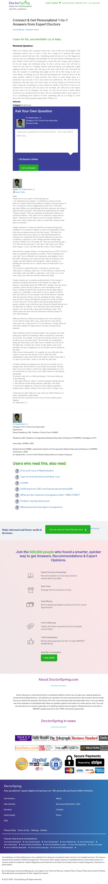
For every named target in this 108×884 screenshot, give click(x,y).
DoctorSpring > (19, 29)
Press (58, 815)
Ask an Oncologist (87, 842)
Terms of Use (24, 830)
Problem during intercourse (35, 501)
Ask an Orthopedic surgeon (56, 845)
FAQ (6, 820)
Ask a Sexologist (10, 845)
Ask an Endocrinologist (39, 848)
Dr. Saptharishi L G (33, 118)
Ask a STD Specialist (78, 845)
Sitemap (35, 830)
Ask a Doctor (9, 804)
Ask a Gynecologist (32, 842)
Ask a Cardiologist (51, 842)
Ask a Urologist (96, 845)
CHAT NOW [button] (49, 658)
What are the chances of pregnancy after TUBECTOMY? (50, 494)
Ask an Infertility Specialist (16, 848)
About (58, 798)
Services (8, 809)
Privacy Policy (10, 830)
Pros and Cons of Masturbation (37, 470)
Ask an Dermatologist (12, 842)
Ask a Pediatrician (69, 842)
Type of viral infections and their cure (40, 476)
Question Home (32, 29)
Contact (59, 809)
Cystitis (24, 482)
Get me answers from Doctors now (66, 529)
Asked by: (17, 102)
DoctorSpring (12, 786)
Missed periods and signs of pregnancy (41, 507)
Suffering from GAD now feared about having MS (46, 488)
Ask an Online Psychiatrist (31, 845)
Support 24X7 (81, 3)
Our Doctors (68, 3)
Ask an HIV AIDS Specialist (62, 848)
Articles (43, 830)
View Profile (33, 123)
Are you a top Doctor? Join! (68, 804)
